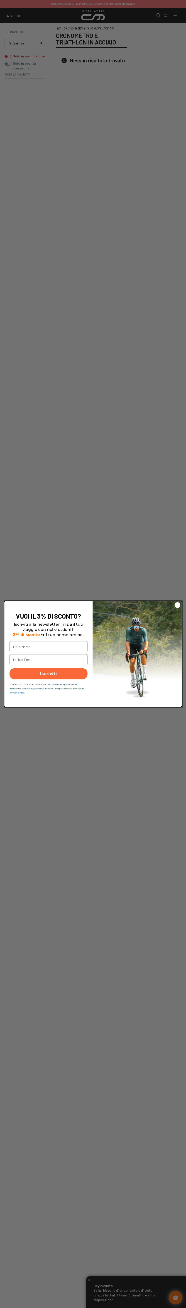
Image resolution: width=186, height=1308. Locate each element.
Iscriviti (48, 673)
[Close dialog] (177, 605)
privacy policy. (17, 692)
